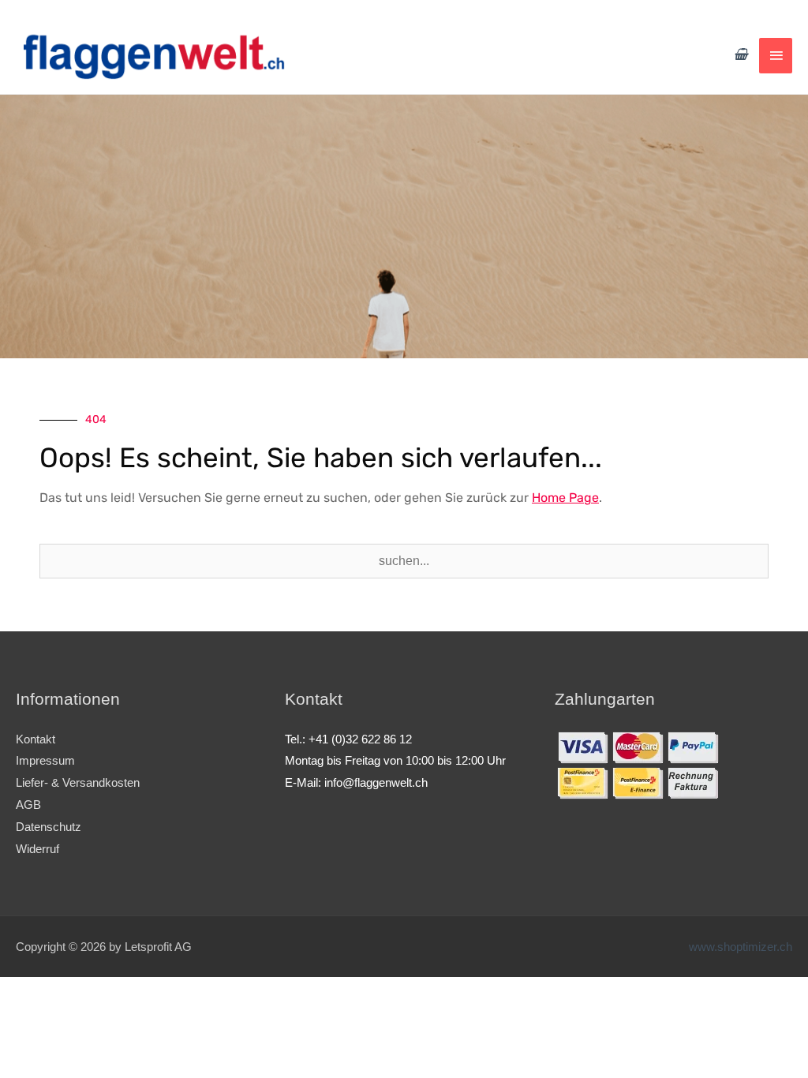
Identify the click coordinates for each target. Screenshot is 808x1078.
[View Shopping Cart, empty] (740, 54)
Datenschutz (48, 826)
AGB (28, 804)
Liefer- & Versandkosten (78, 782)
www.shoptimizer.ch (740, 946)
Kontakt (35, 739)
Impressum (45, 760)
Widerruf (37, 848)
